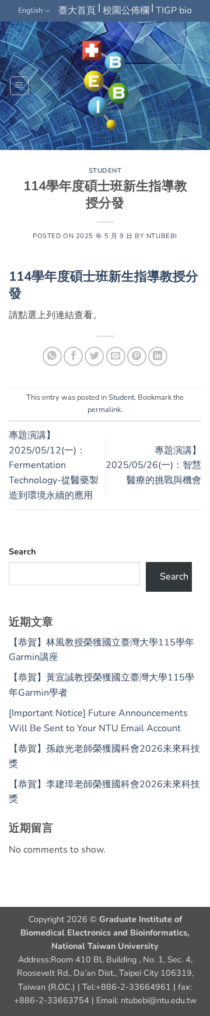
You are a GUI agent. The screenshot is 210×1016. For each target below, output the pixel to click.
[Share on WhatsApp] (52, 356)
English (30, 10)
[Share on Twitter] (94, 356)
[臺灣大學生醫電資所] (105, 86)
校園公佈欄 (126, 10)
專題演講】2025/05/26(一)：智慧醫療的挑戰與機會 (153, 465)
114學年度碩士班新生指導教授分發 (103, 284)
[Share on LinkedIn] (157, 356)
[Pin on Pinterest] (136, 356)
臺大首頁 (77, 10)
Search (22, 551)
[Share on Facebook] (73, 356)
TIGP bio (174, 10)
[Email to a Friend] (115, 356)
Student (105, 170)
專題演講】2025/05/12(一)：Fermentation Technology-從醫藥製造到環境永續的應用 (54, 465)
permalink (104, 409)
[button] (19, 85)
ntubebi (161, 236)
